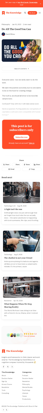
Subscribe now (21, 137)
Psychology (26, 390)
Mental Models (27, 387)
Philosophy (6, 24)
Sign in (31, 143)
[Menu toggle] (39, 12)
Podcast (25, 375)
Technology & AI (9, 206)
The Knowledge (12, 406)
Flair (36, 406)
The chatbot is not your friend (18, 258)
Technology (8, 254)
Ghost (30, 406)
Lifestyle (25, 393)
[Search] (25, 12)
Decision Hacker (27, 378)
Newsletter (8, 301)
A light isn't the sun (13, 209)
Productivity (26, 399)
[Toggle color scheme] (5, 409)
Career (24, 396)
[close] (40, 3)
